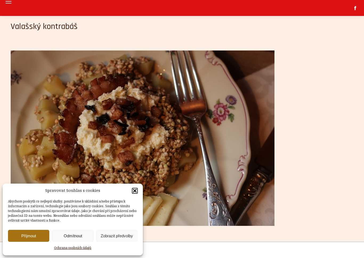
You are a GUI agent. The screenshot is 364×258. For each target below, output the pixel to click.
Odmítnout (73, 236)
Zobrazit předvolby (117, 236)
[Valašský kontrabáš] (182, 138)
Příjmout (28, 236)
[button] (134, 190)
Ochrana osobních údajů (72, 248)
